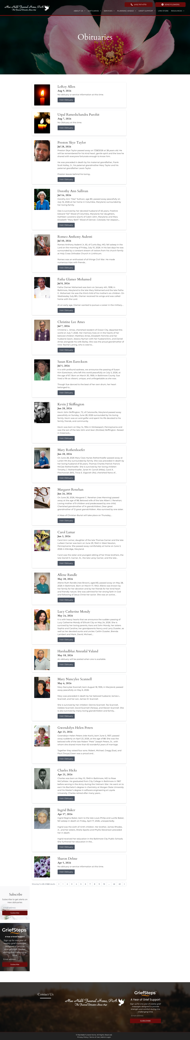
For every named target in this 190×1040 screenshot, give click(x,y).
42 (114, 884)
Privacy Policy (82, 1037)
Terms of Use (95, 1037)
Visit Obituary (66, 100)
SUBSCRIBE (145, 1021)
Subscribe (14, 913)
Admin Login (106, 1037)
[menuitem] (79, 11)
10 (104, 884)
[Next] (124, 884)
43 (120, 884)
